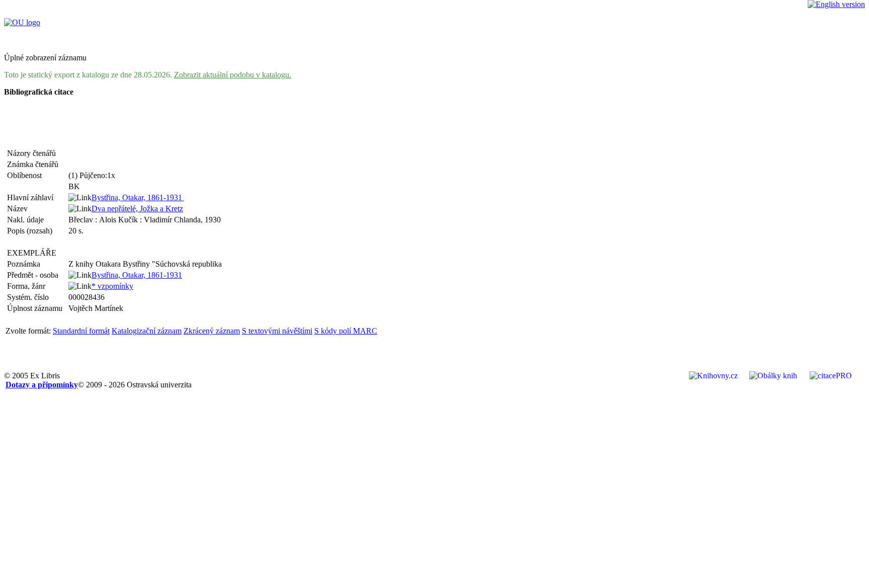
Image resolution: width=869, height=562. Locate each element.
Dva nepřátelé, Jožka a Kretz (137, 208)
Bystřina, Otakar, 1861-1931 (138, 197)
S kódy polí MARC (345, 331)
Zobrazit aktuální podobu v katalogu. (232, 74)
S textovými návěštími (277, 331)
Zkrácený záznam (212, 331)
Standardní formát (81, 331)
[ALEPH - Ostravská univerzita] (22, 22)
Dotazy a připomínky (42, 384)
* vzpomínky (112, 286)
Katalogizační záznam (147, 331)
